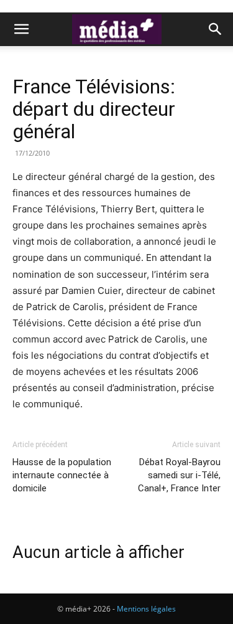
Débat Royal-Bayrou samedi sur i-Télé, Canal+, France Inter (179, 475)
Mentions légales (146, 608)
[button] (21, 29)
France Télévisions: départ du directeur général (93, 109)
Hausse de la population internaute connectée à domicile (61, 475)
